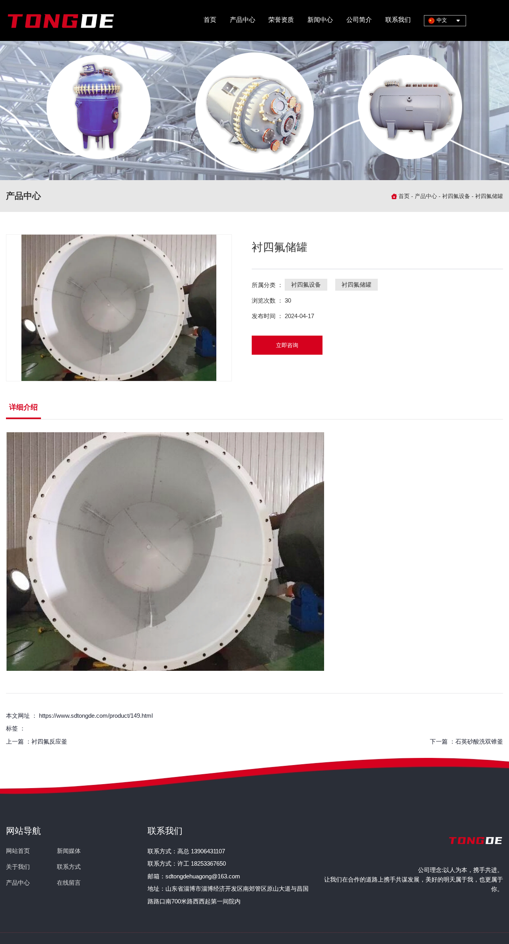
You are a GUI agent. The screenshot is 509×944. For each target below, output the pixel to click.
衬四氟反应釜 (49, 741)
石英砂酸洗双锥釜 (479, 741)
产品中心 (242, 19)
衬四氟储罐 (356, 284)
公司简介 (359, 19)
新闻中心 (320, 19)
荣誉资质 (281, 19)
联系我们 (398, 19)
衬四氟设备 (456, 196)
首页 (210, 19)
